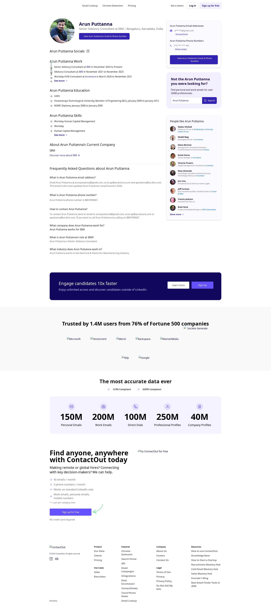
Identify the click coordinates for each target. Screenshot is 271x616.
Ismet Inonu (184, 155)
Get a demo (177, 5)
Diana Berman (185, 145)
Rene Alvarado (185, 171)
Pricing (132, 5)
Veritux (206, 149)
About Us (161, 551)
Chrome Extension (112, 5)
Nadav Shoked (185, 126)
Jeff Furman (183, 189)
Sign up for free (210, 5)
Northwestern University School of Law (195, 130)
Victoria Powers (185, 163)
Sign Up (202, 285)
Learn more (178, 285)
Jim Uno (182, 181)
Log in (192, 5)
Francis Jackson (185, 199)
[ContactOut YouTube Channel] (56, 578)
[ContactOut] (63, 5)
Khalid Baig (183, 137)
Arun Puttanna (95, 24)
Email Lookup (90, 5)
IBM (88, 66)
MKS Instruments (209, 209)
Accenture (90, 76)
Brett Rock (183, 207)
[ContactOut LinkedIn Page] (51, 578)
